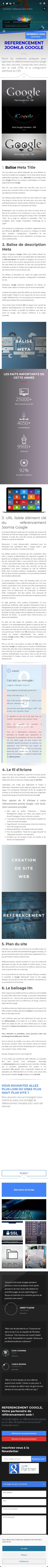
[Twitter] (7, 3)
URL (26, 632)
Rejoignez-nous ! (39, 1459)
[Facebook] (3, 3)
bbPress (29, 1266)
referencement (9, 1064)
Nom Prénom (7, 1492)
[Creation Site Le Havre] (14, 3)
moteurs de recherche (19, 1026)
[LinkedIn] (10, 3)
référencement (14, 757)
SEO (24, 305)
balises (30, 1011)
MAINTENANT (36, 35)
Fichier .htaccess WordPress (10, 1266)
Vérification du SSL (32, 1242)
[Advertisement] (24, 1138)
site (38, 795)
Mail (4, 1501)
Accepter (24, 1548)
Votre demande (9, 1517)
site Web (16, 231)
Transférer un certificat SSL (10, 1242)
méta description (10, 259)
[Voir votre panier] (43, 27)
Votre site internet (10, 1509)
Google (8, 180)
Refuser (24, 1555)
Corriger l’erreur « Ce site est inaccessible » (15, 1217)
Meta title (27, 177)
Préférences (24, 1561)
